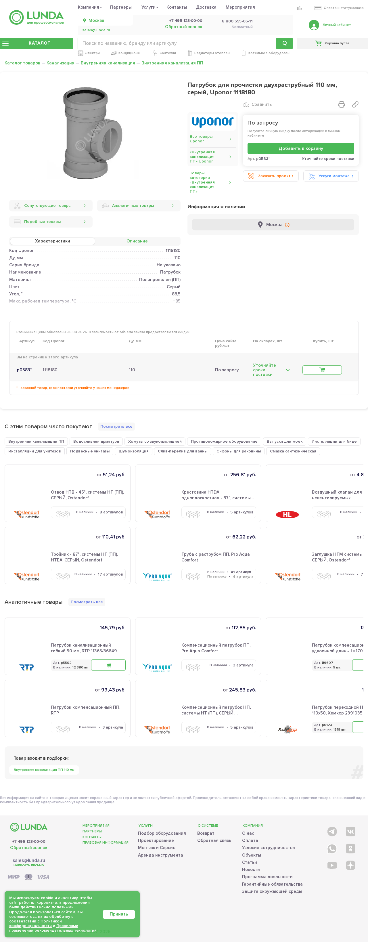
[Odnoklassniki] (350, 847)
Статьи (249, 862)
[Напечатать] (341, 104)
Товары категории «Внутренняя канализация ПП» (202, 182)
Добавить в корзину (301, 148)
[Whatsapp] (331, 847)
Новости (251, 869)
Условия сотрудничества (268, 847)
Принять (119, 914)
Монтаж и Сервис (156, 847)
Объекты (251, 855)
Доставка (206, 7)
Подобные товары (42, 221)
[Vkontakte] (350, 830)
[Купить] (322, 369)
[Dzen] (350, 865)
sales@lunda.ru (96, 30)
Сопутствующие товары (47, 205)
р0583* (24, 370)
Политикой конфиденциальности (35, 923)
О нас (248, 833)
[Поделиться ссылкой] (355, 104)
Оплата (250, 840)
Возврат (205, 833)
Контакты (176, 7)
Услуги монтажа (334, 175)
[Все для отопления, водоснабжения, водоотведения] (36, 17)
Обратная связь (214, 840)
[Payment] (28, 877)
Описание (137, 241)
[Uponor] (213, 122)
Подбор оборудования (162, 833)
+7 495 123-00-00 (185, 20)
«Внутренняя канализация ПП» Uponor (202, 157)
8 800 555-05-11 (237, 21)
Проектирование (156, 840)
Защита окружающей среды (272, 891)
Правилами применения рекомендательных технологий (53, 928)
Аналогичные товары (133, 205)
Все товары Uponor (201, 139)
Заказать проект (274, 175)
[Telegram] (331, 830)
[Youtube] (331, 865)
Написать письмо (29, 865)
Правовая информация (106, 842)
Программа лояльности (267, 876)
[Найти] (285, 43)
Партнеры (121, 7)
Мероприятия (240, 7)
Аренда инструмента (160, 855)
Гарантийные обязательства (272, 884)
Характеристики (52, 241)
